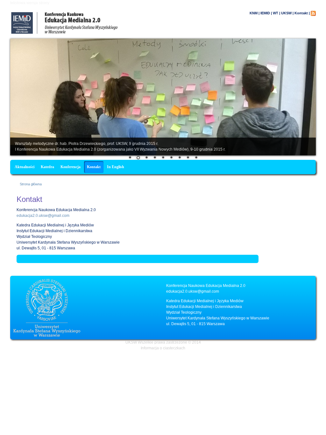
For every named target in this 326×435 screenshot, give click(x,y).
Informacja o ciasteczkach (163, 348)
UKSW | (287, 13)
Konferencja (70, 167)
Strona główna (31, 184)
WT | (276, 13)
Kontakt (94, 167)
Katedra (47, 167)
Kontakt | (302, 13)
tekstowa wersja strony (29, 3)
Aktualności (24, 167)
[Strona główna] (91, 32)
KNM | (254, 13)
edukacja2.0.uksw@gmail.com (43, 215)
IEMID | (266, 13)
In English (115, 167)
